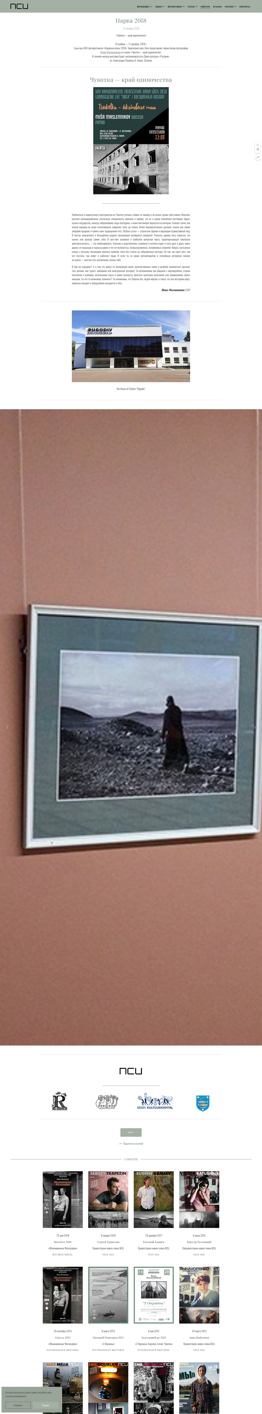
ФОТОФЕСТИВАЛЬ (63, 1254)
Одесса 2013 (63, 1337)
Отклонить (18, 1405)
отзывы (217, 6)
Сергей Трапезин (108, 1242)
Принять (45, 1405)
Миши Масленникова (110, 52)
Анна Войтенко (199, 1337)
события (205, 6)
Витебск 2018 (62, 1242)
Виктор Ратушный (199, 1242)
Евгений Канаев (153, 1242)
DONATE (131, 1132)
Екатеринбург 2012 (153, 1337)
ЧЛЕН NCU (108, 1254)
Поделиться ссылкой (133, 1143)
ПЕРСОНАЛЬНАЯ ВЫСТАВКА (63, 1350)
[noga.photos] (19, 6)
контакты (244, 6)
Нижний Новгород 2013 (108, 1337)
